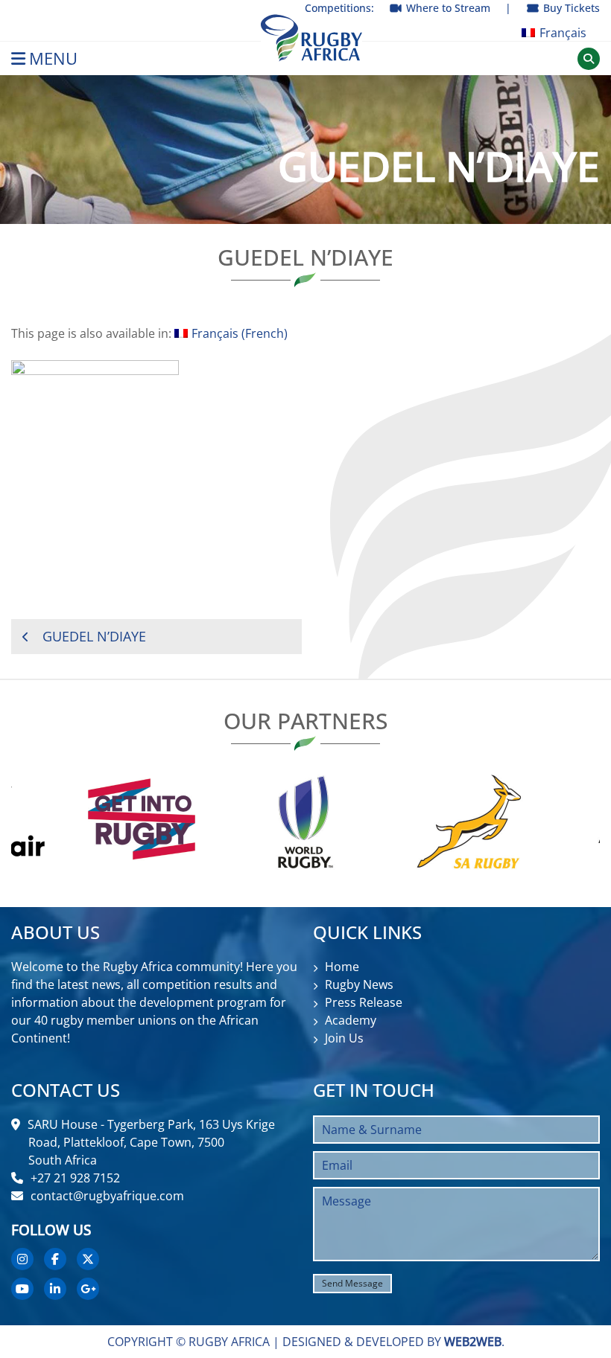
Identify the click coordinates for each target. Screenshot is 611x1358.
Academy (350, 1020)
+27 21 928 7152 (75, 1178)
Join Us (344, 1038)
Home (342, 966)
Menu (53, 58)
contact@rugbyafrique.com (107, 1196)
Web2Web (472, 1341)
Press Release (363, 1002)
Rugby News (359, 984)
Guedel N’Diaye (94, 636)
